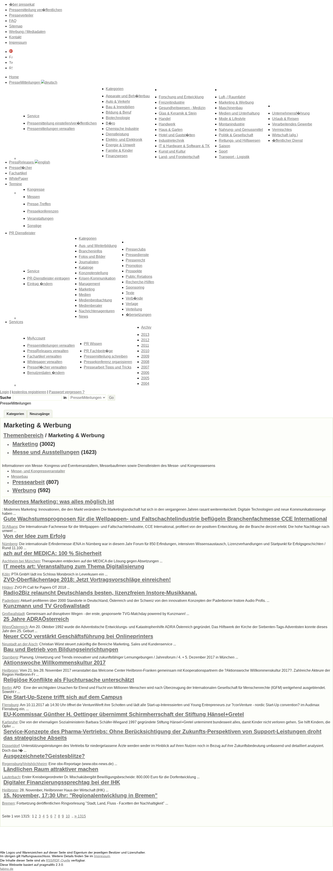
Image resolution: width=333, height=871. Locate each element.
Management (89, 284)
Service (33, 271)
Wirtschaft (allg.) (285, 135)
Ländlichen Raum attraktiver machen (50, 769)
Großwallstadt (13, 614)
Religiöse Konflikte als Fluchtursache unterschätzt (68, 680)
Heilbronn (10, 670)
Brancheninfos (90, 251)
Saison (224, 146)
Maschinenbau (231, 108)
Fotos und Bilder (92, 257)
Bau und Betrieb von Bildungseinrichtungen (60, 649)
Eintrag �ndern (40, 284)
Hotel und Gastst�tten (177, 135)
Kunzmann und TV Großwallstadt (46, 606)
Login (4, 392)
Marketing (87, 289)
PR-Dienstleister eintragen (48, 278)
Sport (223, 151)
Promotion (134, 266)
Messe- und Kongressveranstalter (38, 471)
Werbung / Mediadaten (27, 32)
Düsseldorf (10, 746)
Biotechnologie (118, 118)
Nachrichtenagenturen (97, 311)
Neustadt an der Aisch (19, 644)
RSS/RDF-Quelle (58, 860)
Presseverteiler (21, 15)
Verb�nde (134, 298)
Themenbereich (23, 435)
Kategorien (114, 89)
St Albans (9, 527)
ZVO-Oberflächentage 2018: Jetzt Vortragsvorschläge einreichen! (87, 579)
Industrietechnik (171, 140)
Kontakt (15, 37)
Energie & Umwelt (120, 145)
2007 (145, 367)
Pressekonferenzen (42, 211)
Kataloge (86, 267)
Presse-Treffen (39, 204)
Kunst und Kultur (172, 151)
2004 (145, 383)
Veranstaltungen (40, 218)
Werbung (24, 490)
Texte (130, 293)
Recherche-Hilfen (140, 282)
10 (68, 816)
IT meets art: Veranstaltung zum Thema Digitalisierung (73, 566)
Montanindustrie (232, 124)
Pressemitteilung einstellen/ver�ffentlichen (62, 123)
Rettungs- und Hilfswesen (239, 140)
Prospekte (134, 271)
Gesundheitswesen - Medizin (182, 108)
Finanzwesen (117, 156)
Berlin (7, 688)
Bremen (8, 803)
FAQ (12, 21)
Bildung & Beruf (118, 112)
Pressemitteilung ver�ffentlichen (35, 10)
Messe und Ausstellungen (46, 452)
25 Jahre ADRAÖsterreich (36, 619)
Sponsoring (135, 287)
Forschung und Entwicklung (181, 97)
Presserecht (135, 260)
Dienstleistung (117, 134)
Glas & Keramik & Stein (178, 113)
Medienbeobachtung (95, 300)
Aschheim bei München (21, 561)
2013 (145, 335)
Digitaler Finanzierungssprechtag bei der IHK (61, 782)
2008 (145, 362)
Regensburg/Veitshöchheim (24, 764)
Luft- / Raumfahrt (232, 97)
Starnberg (10, 657)
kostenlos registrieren (29, 392)
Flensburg (10, 705)
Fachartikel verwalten (44, 356)
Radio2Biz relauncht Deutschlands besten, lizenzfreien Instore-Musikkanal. (100, 593)
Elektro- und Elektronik (124, 140)
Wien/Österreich (15, 627)
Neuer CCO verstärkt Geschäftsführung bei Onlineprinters (78, 636)
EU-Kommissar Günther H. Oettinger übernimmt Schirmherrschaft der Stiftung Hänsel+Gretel (123, 714)
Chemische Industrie (122, 129)
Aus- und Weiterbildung (98, 246)
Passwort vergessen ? (66, 392)
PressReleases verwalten (47, 351)
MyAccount (36, 338)
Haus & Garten (171, 130)
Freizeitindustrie (172, 102)
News (83, 316)
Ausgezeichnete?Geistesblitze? (44, 756)
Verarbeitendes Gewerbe (292, 124)
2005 (145, 378)
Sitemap (15, 26)
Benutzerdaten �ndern (46, 373)
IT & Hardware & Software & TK (184, 146)
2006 (145, 373)
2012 (145, 340)
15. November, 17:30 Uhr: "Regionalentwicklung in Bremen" (80, 795)
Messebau (19, 476)
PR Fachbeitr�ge (98, 351)
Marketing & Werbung (236, 102)
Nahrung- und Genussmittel (241, 130)
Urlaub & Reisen (285, 119)
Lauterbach (11, 777)
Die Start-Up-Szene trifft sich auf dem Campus (62, 697)
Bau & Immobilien (120, 107)
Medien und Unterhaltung (239, 113)
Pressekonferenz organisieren (108, 362)
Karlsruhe (10, 722)
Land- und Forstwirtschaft (179, 157)
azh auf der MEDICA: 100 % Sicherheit (52, 553)
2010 (145, 351)
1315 (80, 816)
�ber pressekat (21, 4)
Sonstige (34, 226)
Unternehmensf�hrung (291, 113)
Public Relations (139, 276)
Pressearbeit (28, 482)
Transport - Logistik (234, 157)
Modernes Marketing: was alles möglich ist (58, 501)
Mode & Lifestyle (232, 119)
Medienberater (90, 305)
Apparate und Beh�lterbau (128, 96)
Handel (165, 119)
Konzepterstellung (93, 273)
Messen (33, 197)
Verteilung (134, 309)
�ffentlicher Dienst (287, 140)
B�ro (110, 123)
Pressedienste (137, 255)
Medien (85, 295)
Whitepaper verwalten (44, 362)
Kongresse (36, 189)
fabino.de (6, 869)
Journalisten (89, 262)
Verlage (132, 304)
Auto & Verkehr (118, 101)
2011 (145, 345)
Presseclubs (136, 249)
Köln (6, 574)
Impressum (18, 42)
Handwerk (167, 124)
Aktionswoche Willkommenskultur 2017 (54, 662)
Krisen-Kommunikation (97, 278)
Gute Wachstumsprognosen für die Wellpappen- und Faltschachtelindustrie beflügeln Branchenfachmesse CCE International (165, 519)
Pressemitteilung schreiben (106, 356)
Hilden (7, 587)
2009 (145, 356)
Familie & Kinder (119, 150)
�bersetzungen (138, 315)
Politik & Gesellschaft (236, 135)
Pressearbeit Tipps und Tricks (107, 367)
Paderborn (10, 601)
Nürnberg (9, 544)
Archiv (146, 327)
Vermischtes (282, 130)
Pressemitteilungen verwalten (51, 129)
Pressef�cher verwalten (47, 367)
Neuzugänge (40, 414)
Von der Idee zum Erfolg (34, 536)
